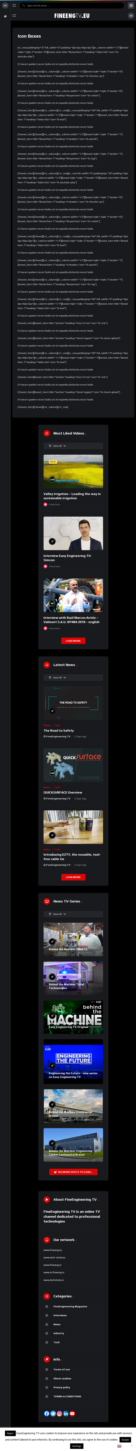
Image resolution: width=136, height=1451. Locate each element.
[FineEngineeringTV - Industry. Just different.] (72, 15)
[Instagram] (59, 1413)
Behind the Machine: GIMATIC (68, 949)
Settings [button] (76, 1446)
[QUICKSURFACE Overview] (73, 765)
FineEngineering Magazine (70, 1306)
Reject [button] (10, 1433)
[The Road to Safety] (73, 703)
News (47, 725)
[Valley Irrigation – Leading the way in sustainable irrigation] (73, 471)
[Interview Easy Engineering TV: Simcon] (73, 533)
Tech (57, 725)
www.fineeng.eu (53, 1250)
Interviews (60, 1315)
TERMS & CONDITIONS (67, 1396)
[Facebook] (47, 1413)
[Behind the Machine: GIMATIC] (73, 939)
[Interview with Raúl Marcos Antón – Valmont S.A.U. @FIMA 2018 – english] (73, 595)
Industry (58, 1333)
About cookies (62, 1378)
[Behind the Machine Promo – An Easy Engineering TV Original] (73, 1017)
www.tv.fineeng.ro (54, 1272)
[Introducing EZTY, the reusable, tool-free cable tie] (73, 827)
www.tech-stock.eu (54, 1257)
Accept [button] (125, 1439)
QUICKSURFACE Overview (63, 792)
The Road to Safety (59, 730)
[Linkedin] (66, 1413)
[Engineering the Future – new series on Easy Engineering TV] (73, 1061)
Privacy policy (61, 1387)
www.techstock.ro (54, 1280)
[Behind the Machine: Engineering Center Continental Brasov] (73, 1145)
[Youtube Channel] (72, 1413)
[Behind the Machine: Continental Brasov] (73, 1106)
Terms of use (61, 1369)
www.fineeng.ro (52, 1264)
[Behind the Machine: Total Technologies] (73, 978)
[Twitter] (53, 1413)
